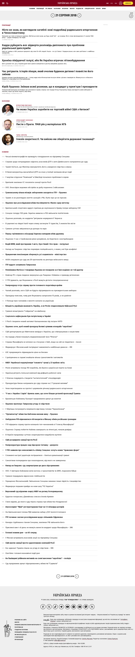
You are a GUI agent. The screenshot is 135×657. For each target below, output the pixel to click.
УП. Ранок (48, 8)
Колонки (57, 8)
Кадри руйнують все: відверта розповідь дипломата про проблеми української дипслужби (43, 47)
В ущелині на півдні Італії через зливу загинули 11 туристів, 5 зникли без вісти (40, 223)
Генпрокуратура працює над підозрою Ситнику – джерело (31, 445)
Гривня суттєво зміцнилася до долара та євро (26, 228)
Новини (32, 8)
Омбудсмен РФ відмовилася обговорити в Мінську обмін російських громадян (40, 419)
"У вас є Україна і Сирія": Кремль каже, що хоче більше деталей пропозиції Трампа (42, 393)
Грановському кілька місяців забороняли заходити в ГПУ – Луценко (36, 192)
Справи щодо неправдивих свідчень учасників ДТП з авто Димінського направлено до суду (46, 162)
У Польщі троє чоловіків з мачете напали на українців (29, 301)
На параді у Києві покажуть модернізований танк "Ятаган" (31, 337)
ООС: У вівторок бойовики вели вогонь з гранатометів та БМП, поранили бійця (40, 471)
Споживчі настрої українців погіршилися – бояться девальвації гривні (37, 455)
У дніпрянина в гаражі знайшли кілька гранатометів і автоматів (34, 357)
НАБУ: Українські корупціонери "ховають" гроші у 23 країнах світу (35, 363)
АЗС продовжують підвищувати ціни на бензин (26, 352)
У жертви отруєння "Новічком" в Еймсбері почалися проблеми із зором (36, 177)
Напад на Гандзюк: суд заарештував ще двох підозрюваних (32, 465)
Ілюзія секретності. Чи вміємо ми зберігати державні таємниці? (55, 139)
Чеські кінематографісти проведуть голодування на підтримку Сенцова (37, 156)
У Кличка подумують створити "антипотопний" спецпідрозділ (33, 378)
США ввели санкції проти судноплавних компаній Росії (29, 543)
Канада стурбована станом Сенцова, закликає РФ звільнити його (34, 522)
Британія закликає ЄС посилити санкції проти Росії (28, 182)
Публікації (40, 8)
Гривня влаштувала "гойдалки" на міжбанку (25, 311)
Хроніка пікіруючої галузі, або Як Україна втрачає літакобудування (43, 60)
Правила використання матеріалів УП (28, 624)
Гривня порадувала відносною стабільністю (25, 476)
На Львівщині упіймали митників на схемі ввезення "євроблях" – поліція (38, 558)
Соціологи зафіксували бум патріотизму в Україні (28, 316)
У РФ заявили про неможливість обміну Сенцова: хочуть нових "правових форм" (42, 450)
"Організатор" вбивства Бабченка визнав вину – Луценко (31, 414)
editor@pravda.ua (59, 640)
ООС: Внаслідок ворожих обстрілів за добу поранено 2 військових (34, 187)
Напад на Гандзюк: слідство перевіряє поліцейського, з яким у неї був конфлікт (41, 249)
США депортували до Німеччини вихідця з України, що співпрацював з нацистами (42, 332)
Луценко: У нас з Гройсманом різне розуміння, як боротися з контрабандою (39, 239)
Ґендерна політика (21, 629)
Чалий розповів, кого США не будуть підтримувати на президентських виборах (40, 290)
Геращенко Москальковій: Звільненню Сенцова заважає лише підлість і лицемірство (43, 481)
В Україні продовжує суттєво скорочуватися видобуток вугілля (33, 435)
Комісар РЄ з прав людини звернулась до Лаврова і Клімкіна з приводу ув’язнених (42, 275)
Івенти (72, 8)
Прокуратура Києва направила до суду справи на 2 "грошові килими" (36, 383)
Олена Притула (113, 639)
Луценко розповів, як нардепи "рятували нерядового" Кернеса (33, 218)
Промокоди (19, 639)
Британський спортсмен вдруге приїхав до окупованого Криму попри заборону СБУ (43, 208)
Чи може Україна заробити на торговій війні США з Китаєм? (53, 109)
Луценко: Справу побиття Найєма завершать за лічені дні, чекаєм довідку (38, 429)
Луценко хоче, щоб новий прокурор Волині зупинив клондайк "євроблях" (38, 326)
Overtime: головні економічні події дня (22, 553)
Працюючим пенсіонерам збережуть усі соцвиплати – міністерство (36, 254)
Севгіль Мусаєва (87, 639)
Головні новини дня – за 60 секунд (21, 532)
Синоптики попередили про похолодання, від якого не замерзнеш (35, 460)
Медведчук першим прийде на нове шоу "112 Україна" (29, 486)
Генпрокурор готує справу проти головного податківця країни (33, 285)
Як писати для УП (20, 634)
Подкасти (79, 8)
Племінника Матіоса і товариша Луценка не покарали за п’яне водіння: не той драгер (44, 270)
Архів (104, 8)
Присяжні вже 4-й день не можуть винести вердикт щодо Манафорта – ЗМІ (39, 527)
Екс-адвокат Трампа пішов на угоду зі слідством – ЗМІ (29, 548)
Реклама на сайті (20, 619)
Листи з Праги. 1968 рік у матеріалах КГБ (41, 124)
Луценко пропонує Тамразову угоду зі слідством (27, 404)
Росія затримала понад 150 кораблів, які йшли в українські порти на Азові (38, 368)
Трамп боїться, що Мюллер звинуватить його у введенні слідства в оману (38, 167)
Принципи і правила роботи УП (25, 632)
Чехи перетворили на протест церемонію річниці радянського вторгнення (39, 388)
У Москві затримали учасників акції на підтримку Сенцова (31, 538)
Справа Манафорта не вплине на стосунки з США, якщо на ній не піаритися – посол (43, 342)
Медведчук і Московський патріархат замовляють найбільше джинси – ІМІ (38, 347)
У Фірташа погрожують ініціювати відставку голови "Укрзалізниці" (35, 409)
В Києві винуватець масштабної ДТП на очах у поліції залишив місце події (38, 172)
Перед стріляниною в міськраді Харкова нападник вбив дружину (34, 234)
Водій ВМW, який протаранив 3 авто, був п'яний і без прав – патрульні (37, 244)
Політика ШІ (19, 627)
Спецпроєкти (89, 8)
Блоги (98, 8)
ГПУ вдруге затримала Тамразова (20, 265)
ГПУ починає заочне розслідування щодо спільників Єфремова (34, 517)
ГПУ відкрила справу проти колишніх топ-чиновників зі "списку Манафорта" (39, 424)
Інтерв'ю (65, 8)
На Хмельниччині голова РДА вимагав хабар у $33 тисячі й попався (35, 512)
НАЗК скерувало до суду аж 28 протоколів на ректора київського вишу (36, 259)
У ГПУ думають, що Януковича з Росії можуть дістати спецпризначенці (36, 280)
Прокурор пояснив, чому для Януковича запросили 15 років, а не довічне (38, 295)
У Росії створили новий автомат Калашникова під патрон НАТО (33, 321)
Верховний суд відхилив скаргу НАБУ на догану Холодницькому (34, 491)
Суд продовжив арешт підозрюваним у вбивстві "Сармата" (31, 563)
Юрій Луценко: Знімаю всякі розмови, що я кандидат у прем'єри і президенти (49, 86)
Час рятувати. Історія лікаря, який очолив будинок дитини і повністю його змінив (47, 73)
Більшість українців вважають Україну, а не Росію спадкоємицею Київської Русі (41, 306)
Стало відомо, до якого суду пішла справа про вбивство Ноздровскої (36, 502)
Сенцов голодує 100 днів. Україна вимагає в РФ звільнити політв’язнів (36, 213)
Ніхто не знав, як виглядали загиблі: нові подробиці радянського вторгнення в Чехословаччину (49, 31)
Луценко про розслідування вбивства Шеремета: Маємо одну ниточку (37, 203)
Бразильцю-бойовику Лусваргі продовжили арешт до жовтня (33, 399)
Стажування (19, 637)
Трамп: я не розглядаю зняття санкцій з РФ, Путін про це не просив (35, 198)
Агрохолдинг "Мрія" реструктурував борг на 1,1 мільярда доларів (34, 507)
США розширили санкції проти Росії (21, 440)
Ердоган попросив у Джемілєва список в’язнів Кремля (29, 496)
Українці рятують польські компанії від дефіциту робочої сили (33, 373)
